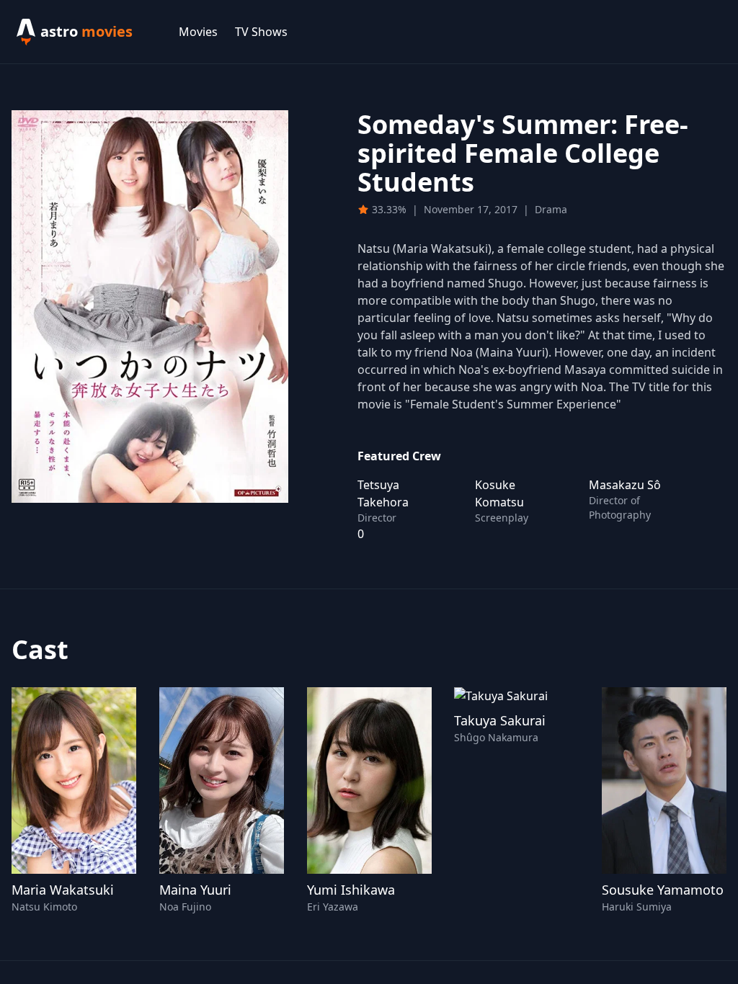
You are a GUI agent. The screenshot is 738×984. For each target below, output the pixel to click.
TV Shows (261, 32)
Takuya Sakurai (500, 720)
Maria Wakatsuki (63, 889)
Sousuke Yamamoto (663, 889)
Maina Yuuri (195, 889)
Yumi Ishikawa (351, 889)
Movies (198, 32)
